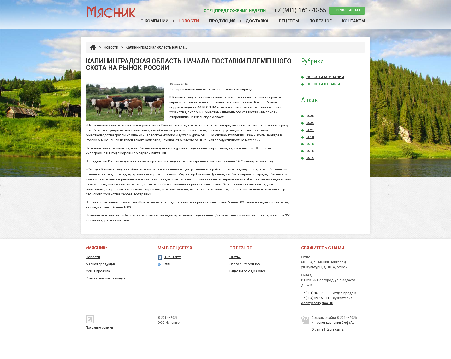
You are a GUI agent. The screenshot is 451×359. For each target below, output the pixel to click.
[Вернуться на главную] (93, 47)
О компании (154, 21)
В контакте (172, 257)
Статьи (235, 257)
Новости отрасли (323, 84)
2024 (310, 123)
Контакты (353, 21)
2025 (310, 116)
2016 (310, 144)
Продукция (222, 21)
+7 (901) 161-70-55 (300, 10)
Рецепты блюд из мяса (247, 271)
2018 (310, 137)
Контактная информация (106, 278)
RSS (167, 264)
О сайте (317, 329)
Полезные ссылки (99, 327)
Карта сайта (335, 329)
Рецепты (289, 21)
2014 (310, 158)
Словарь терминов (244, 264)
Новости (189, 21)
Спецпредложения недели (235, 10)
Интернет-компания (334, 323)
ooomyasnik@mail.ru (317, 303)
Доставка (257, 21)
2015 (310, 151)
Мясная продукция (101, 264)
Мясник (111, 11)
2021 (310, 130)
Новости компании (325, 77)
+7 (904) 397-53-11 (315, 298)
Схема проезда (98, 271)
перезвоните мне (347, 10)
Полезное (320, 21)
